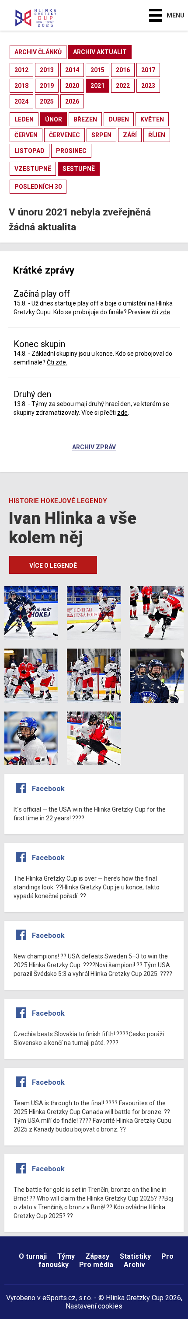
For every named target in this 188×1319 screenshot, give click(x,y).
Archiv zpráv (94, 447)
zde (165, 312)
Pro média (96, 1264)
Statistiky (135, 1256)
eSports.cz (59, 1298)
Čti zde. (57, 362)
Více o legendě (53, 565)
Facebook (48, 788)
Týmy (66, 1256)
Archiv (134, 1264)
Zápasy (97, 1256)
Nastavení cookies (94, 1306)
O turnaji (33, 1256)
